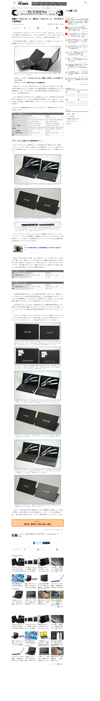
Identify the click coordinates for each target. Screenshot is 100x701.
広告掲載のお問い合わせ (73, 118)
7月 (81, 95)
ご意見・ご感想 (70, 114)
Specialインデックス (72, 121)
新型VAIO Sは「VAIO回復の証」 (36, 82)
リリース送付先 (70, 116)
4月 (66, 95)
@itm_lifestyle (71, 10)
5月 (86, 95)
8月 (78, 95)
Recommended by (54, 606)
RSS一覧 (69, 123)
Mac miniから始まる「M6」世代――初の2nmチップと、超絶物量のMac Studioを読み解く (78, 80)
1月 (74, 95)
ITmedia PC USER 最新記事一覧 (73, 10)
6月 (83, 95)
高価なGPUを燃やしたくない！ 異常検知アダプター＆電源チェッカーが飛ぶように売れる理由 (78, 41)
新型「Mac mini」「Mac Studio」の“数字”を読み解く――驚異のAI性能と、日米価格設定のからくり (78, 23)
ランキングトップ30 (83, 84)
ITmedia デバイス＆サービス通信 (66, 10)
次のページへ (46, 543)
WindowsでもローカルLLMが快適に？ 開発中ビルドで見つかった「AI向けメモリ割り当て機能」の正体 (78, 29)
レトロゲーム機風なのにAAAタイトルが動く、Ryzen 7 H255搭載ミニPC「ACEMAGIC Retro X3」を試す (78, 53)
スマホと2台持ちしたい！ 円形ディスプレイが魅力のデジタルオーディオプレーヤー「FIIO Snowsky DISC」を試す (78, 35)
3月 (69, 95)
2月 (72, 95)
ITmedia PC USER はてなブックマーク (76, 10)
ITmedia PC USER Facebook (69, 10)
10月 (72, 101)
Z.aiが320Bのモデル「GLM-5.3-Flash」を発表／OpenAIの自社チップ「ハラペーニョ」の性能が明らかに (78, 47)
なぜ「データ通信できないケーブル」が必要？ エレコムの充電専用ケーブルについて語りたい (78, 60)
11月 (69, 101)
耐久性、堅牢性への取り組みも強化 (37, 524)
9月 (74, 101)
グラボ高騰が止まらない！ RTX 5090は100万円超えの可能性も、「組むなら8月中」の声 (78, 73)
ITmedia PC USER (15, 8)
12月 (66, 101)
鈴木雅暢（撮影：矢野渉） (53, 24)
